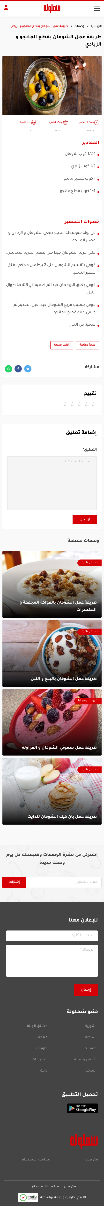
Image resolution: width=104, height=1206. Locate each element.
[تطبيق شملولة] (52, 1108)
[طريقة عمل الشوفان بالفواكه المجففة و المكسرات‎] (52, 584)
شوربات (88, 1026)
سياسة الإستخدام (36, 1160)
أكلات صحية (61, 345)
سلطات (88, 1038)
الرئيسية (96, 26)
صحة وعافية (87, 345)
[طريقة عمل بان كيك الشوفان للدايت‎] (52, 791)
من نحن (92, 1160)
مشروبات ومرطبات (87, 700)
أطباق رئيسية (84, 1060)
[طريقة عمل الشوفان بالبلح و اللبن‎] (52, 653)
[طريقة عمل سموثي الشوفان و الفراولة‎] (52, 722)
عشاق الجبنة (37, 1026)
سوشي (89, 1071)
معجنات (40, 1038)
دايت (43, 1071)
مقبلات (89, 1049)
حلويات (41, 1049)
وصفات (79, 26)
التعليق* (90, 450)
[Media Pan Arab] (28, 1197)
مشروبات (39, 1060)
